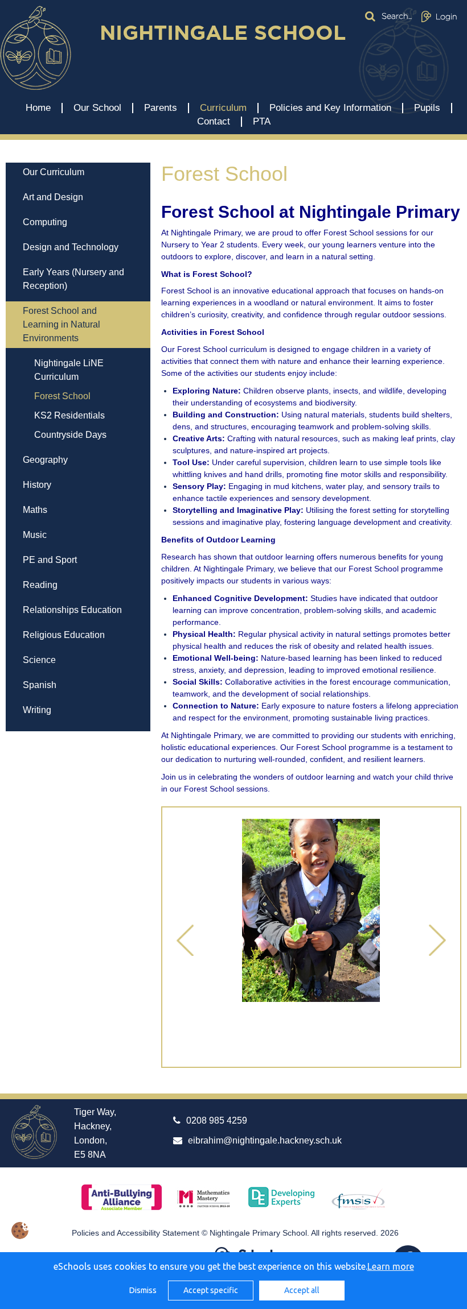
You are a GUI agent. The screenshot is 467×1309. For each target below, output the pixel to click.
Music (35, 535)
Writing (37, 710)
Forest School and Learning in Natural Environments (61, 324)
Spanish (39, 685)
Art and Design (53, 197)
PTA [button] (262, 122)
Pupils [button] (427, 108)
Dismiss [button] (143, 1290)
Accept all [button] (301, 1290)
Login (446, 16)
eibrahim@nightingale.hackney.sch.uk (265, 1140)
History (37, 485)
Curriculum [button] (223, 108)
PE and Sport (50, 560)
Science (39, 660)
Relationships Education (72, 610)
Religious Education (64, 635)
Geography (45, 460)
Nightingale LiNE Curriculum (69, 370)
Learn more (390, 1266)
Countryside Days (70, 435)
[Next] (437, 941)
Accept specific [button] (210, 1290)
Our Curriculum (53, 172)
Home (38, 108)
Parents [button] (160, 108)
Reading (40, 585)
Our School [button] (97, 108)
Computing (45, 222)
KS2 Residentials (69, 415)
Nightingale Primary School (35, 48)
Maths (35, 510)
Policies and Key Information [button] (330, 108)
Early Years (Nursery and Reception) (73, 279)
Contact (213, 122)
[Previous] (185, 941)
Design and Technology (70, 247)
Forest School (62, 396)
